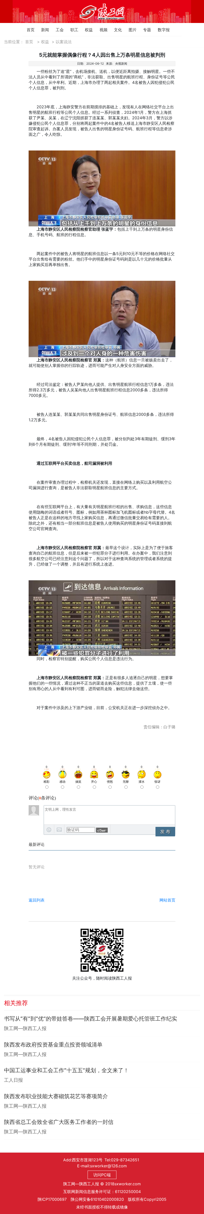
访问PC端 (102, 1174)
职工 (71, 29)
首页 (28, 29)
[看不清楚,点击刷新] (102, 830)
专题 (144, 29)
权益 (86, 29)
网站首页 (167, 900)
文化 (115, 29)
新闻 (42, 29)
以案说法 (64, 41)
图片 (130, 29)
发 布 (165, 831)
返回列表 (37, 900)
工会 (57, 29)
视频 (101, 29)
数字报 (159, 29)
